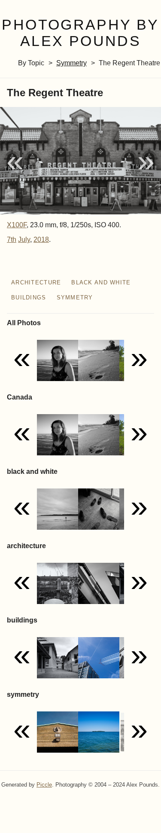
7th (11, 239)
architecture (36, 282)
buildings (28, 297)
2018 (41, 239)
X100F (17, 225)
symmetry (71, 63)
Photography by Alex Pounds (80, 33)
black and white (101, 282)
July (24, 239)
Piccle (44, 784)
